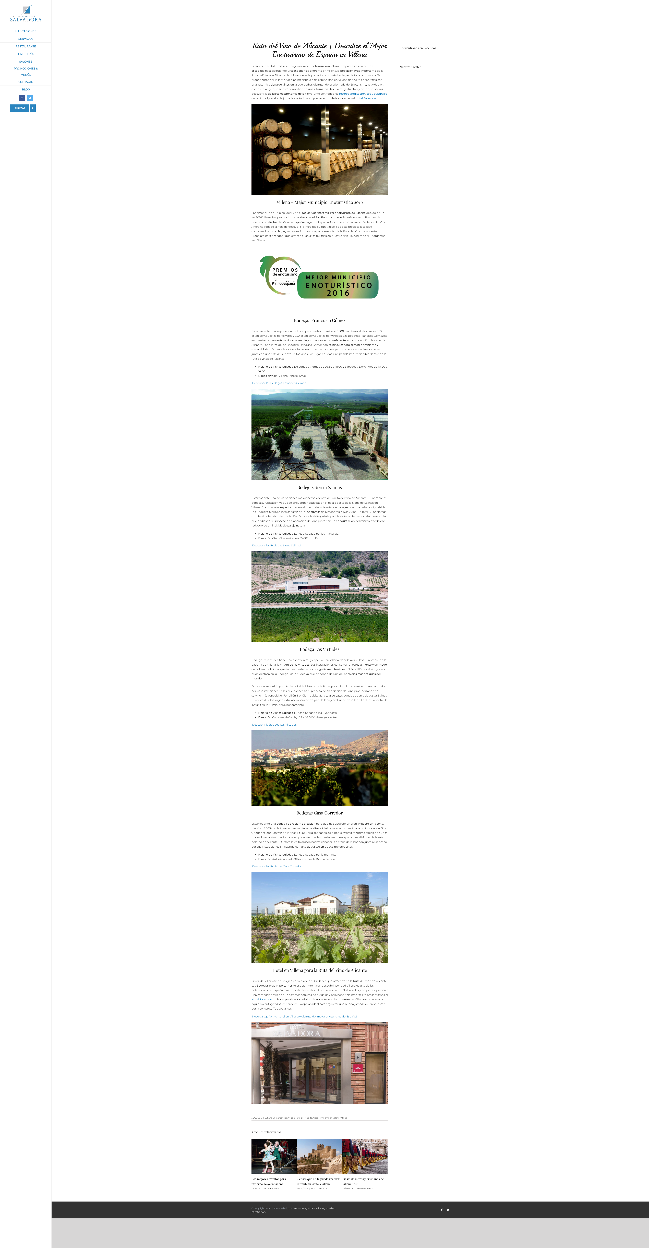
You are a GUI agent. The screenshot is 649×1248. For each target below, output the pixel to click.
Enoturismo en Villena (284, 1118)
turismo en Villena (330, 1118)
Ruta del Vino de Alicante (308, 1118)
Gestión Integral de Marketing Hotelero (314, 1208)
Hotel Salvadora (365, 98)
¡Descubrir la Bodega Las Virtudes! (274, 724)
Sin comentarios (274, 1188)
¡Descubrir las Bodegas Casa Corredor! (276, 866)
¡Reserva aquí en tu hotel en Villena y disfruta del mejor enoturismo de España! (304, 1016)
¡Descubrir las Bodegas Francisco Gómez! (279, 383)
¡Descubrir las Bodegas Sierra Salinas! (276, 545)
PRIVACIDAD (258, 1211)
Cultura (268, 1118)
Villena (343, 1118)
